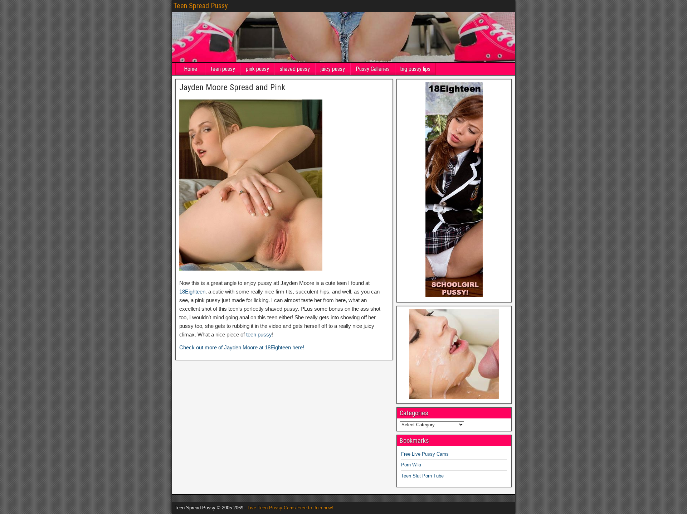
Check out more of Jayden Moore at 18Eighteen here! (241, 347)
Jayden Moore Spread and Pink (232, 87)
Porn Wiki (411, 464)
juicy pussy (333, 69)
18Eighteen (192, 291)
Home (190, 69)
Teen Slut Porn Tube (422, 476)
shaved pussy (295, 69)
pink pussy (257, 69)
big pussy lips (415, 69)
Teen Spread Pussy (200, 5)
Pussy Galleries (373, 69)
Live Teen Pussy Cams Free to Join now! (290, 507)
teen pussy (222, 69)
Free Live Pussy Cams (425, 454)
